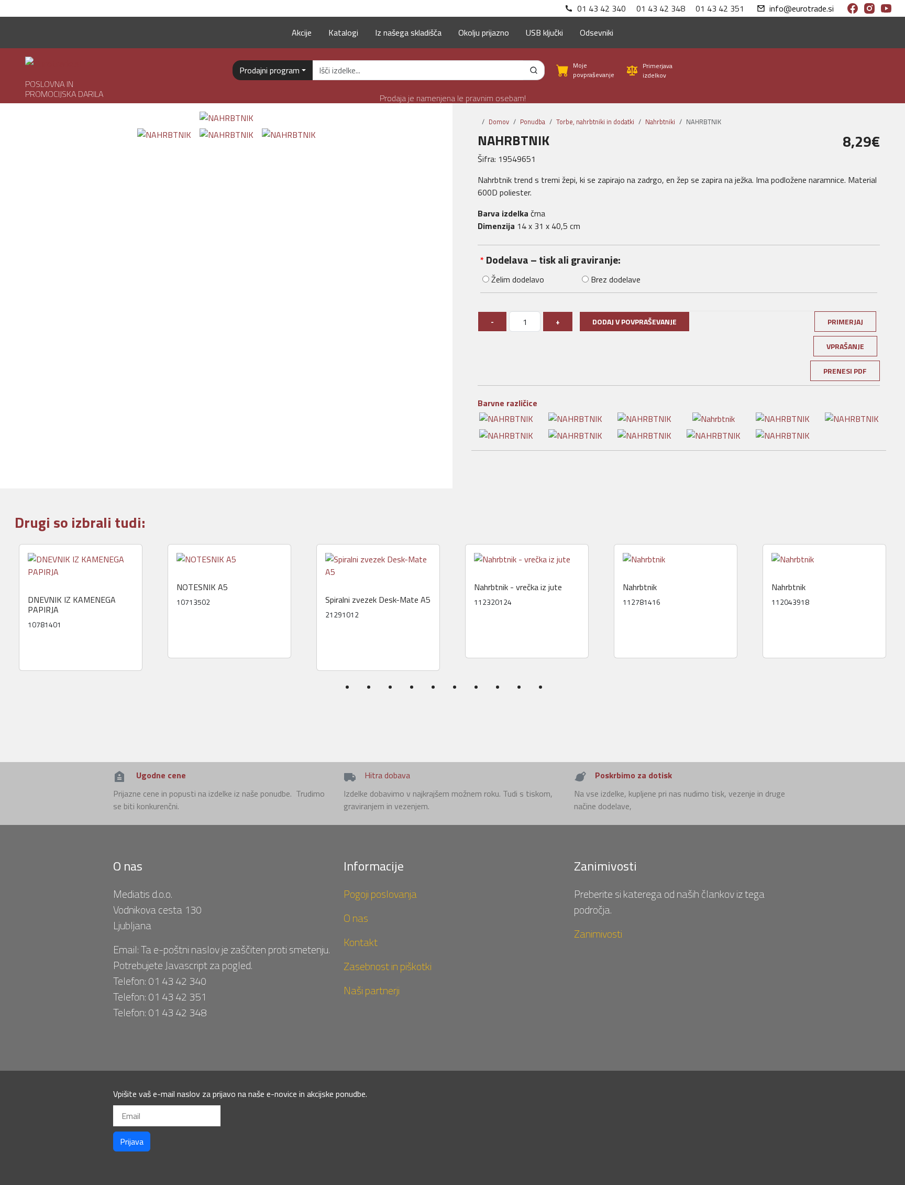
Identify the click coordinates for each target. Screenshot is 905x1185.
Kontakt (361, 942)
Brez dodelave (615, 279)
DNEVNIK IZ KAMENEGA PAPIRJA (72, 605)
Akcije (302, 32)
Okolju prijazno (483, 32)
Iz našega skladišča (408, 32)
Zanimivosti (598, 934)
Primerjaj (845, 321)
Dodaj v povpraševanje (634, 321)
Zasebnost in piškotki (388, 966)
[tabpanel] (80, 607)
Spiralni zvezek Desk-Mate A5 (378, 600)
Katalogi (343, 32)
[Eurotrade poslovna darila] (53, 59)
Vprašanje (845, 346)
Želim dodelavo (516, 279)
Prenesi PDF (845, 370)
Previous (11, 628)
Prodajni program (269, 70)
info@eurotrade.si (801, 8)
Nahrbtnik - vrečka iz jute (518, 587)
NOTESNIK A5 (202, 587)
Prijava (132, 1141)
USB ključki (544, 32)
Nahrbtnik (640, 587)
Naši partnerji (372, 990)
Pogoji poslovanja (380, 894)
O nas (356, 918)
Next (898, 628)
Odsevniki (596, 32)
